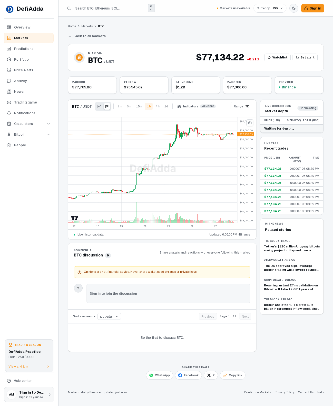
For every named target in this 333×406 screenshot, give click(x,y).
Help (320, 392)
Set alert (307, 57)
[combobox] (109, 316)
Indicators (198, 106)
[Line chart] (99, 106)
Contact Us (305, 392)
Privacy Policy (284, 392)
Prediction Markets (257, 392)
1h (149, 106)
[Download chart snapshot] (249, 122)
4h (157, 106)
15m (139, 106)
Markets (87, 26)
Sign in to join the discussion (113, 293)
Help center (23, 380)
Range (241, 106)
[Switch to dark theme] (293, 8)
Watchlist (279, 57)
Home (72, 26)
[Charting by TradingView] (74, 218)
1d (166, 106)
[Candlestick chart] (107, 106)
